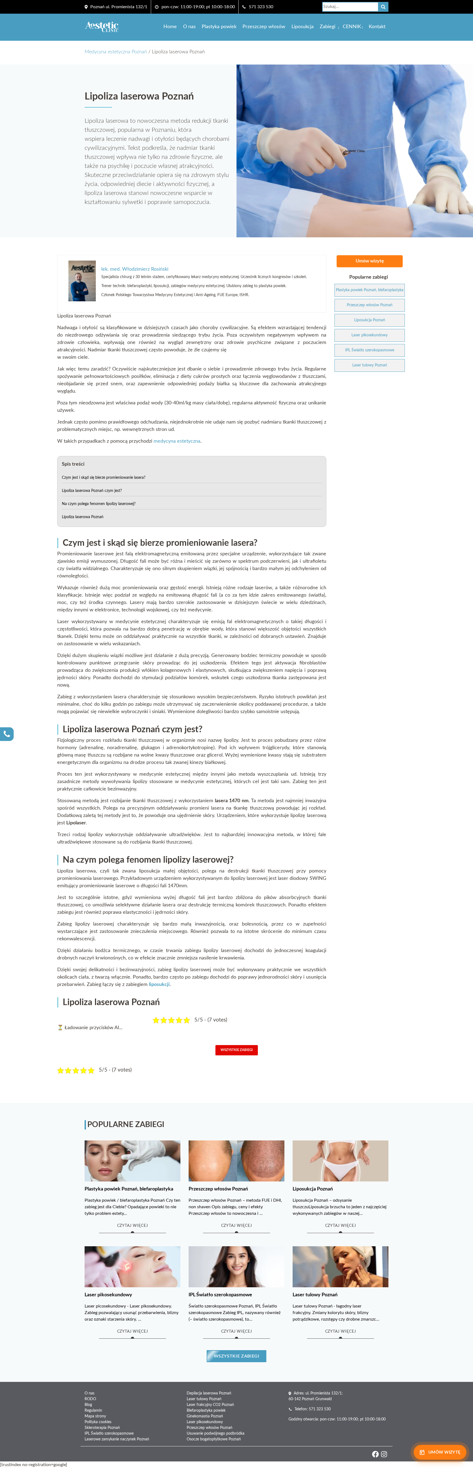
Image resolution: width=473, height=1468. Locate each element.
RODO (90, 1399)
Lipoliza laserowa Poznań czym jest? (92, 491)
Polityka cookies (98, 1422)
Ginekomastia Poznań (205, 1416)
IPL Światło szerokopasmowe (109, 1433)
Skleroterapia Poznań (102, 1428)
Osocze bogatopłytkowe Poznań (214, 1439)
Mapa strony (95, 1416)
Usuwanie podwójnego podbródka (215, 1433)
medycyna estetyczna (177, 441)
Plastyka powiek (219, 26)
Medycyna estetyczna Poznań (116, 51)
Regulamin (93, 1410)
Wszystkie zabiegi (236, 1050)
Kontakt (377, 26)
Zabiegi (327, 26)
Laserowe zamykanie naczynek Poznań (117, 1439)
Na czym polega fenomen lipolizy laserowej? (98, 504)
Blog (88, 1405)
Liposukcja (303, 26)
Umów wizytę (369, 261)
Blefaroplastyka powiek (206, 1410)
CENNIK (352, 26)
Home (170, 26)
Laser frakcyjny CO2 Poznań (210, 1405)
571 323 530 (261, 7)
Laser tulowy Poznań (204, 1399)
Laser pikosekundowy (205, 1422)
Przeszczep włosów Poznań (209, 1428)
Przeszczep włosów (264, 26)
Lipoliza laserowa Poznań (82, 517)
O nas (189, 26)
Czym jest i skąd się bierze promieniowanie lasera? (103, 478)
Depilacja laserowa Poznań (209, 1393)
